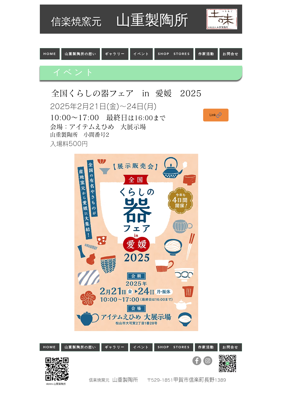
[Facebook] (196, 360)
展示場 (136, 127)
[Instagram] (207, 360)
